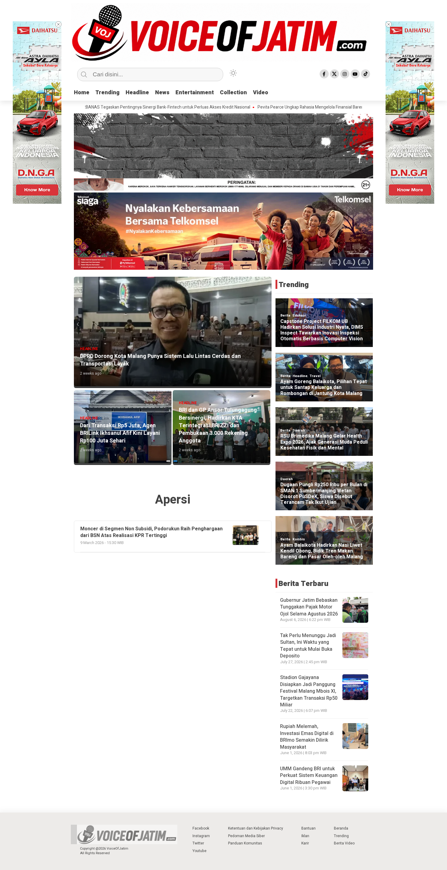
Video (260, 92)
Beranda (341, 828)
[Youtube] (355, 73)
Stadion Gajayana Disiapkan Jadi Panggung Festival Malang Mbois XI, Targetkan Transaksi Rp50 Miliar (309, 691)
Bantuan (308, 828)
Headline (137, 92)
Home (81, 92)
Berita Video (344, 843)
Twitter (198, 843)
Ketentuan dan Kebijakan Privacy (255, 828)
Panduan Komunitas (245, 843)
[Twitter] (334, 73)
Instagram (201, 836)
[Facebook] (324, 73)
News (162, 92)
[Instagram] (344, 73)
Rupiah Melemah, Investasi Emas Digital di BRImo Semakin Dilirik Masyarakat (307, 736)
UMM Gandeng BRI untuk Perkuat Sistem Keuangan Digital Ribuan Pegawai (309, 775)
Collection (233, 92)
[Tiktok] (365, 73)
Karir (305, 843)
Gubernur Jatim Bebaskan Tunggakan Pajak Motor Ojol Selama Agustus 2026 (309, 607)
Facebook (200, 828)
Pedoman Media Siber (246, 836)
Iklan (305, 836)
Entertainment (194, 92)
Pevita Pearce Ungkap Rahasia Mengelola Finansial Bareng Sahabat (276, 107)
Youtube (199, 851)
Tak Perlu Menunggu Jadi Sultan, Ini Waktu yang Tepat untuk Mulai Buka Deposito (308, 646)
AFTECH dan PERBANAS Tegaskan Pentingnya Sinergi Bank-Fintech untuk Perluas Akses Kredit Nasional (108, 107)
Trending (107, 92)
